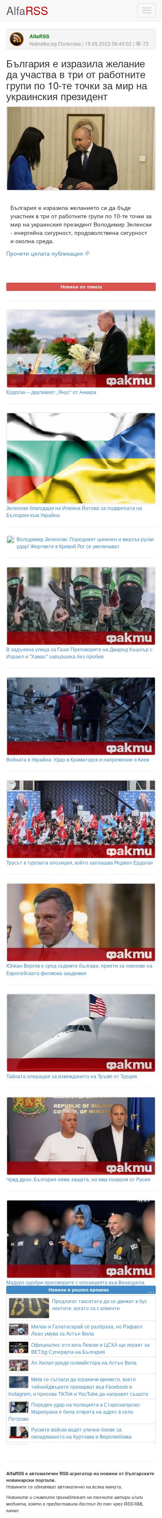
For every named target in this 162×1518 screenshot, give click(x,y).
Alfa (27, 10)
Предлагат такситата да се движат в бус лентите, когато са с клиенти (99, 1304)
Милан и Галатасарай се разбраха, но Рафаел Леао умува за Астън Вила (86, 1330)
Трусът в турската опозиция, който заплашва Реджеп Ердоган (79, 862)
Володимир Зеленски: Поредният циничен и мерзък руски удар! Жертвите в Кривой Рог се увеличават (85, 542)
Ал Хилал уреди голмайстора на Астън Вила (84, 1362)
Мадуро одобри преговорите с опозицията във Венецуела (75, 1282)
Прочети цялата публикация (44, 253)
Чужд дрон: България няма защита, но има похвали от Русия (78, 1179)
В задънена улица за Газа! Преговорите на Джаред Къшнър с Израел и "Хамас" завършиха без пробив (79, 653)
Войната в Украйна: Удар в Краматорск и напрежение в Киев (77, 759)
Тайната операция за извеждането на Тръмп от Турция (71, 1075)
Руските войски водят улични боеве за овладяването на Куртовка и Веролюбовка (81, 1433)
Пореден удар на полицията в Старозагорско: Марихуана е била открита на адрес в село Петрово (74, 1411)
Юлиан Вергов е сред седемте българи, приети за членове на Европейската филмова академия (79, 969)
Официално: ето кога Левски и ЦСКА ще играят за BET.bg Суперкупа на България (90, 1348)
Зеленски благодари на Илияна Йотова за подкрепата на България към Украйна (74, 511)
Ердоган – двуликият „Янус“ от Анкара (51, 391)
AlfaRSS (39, 36)
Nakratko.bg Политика (55, 43)
